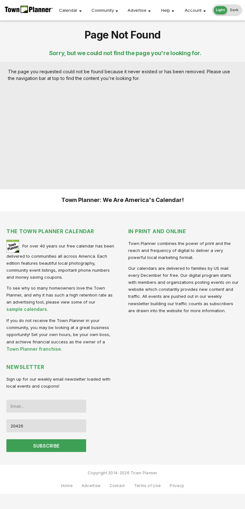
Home (67, 485)
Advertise (137, 10)
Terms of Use (147, 485)
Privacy (177, 485)
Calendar (68, 10)
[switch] (227, 10)
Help (165, 10)
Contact (117, 485)
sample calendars (26, 309)
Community (103, 10)
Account (193, 10)
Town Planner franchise (33, 349)
